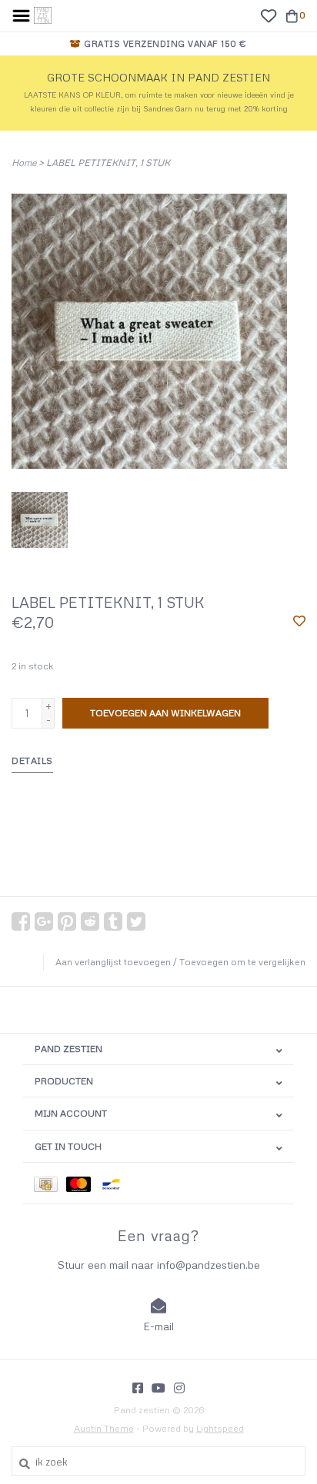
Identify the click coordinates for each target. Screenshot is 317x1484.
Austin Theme (104, 1428)
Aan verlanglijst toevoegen (113, 962)
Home (24, 162)
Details (32, 760)
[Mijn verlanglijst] (268, 14)
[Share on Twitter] (136, 921)
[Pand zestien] (43, 14)
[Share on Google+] (44, 921)
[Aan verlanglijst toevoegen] (299, 622)
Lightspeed (220, 1428)
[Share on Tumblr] (113, 921)
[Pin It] (67, 921)
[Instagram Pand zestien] (179, 1388)
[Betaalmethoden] (50, 1183)
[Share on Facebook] (21, 921)
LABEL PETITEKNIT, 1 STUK (108, 162)
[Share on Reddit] (90, 921)
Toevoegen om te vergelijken (242, 962)
